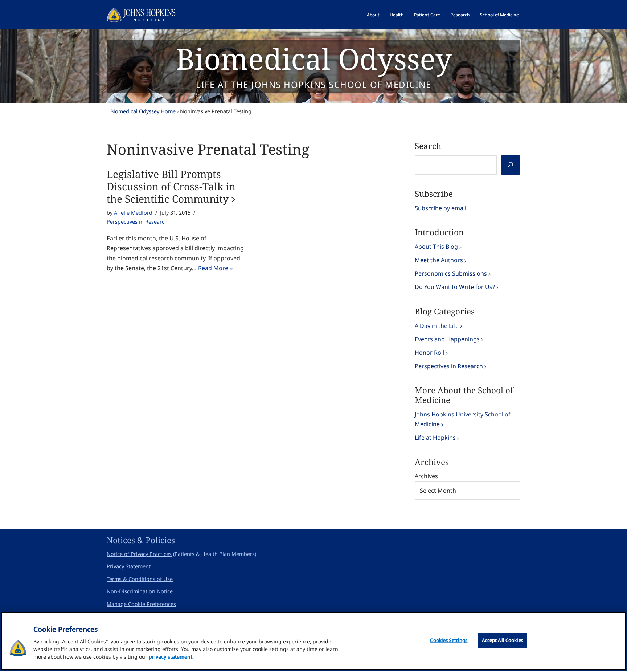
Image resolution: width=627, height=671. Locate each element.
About (373, 15)
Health (397, 15)
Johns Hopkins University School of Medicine (463, 419)
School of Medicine (499, 15)
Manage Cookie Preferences (141, 604)
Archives (426, 476)
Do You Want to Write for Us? (455, 287)
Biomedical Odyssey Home (143, 111)
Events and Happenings (447, 339)
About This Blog (436, 247)
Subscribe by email (440, 208)
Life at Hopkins (435, 438)
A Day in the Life (437, 326)
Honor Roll (429, 353)
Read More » (215, 268)
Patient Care (427, 15)
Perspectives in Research (137, 221)
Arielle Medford (133, 212)
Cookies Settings (448, 640)
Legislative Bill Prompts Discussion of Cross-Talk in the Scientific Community (171, 186)
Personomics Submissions (451, 273)
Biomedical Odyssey (314, 58)
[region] (313, 641)
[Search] (510, 165)
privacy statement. (171, 656)
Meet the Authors (439, 260)
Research (460, 15)
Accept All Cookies (502, 640)
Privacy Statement (129, 566)
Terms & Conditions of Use (140, 579)
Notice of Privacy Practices (139, 553)
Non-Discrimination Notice (140, 591)
